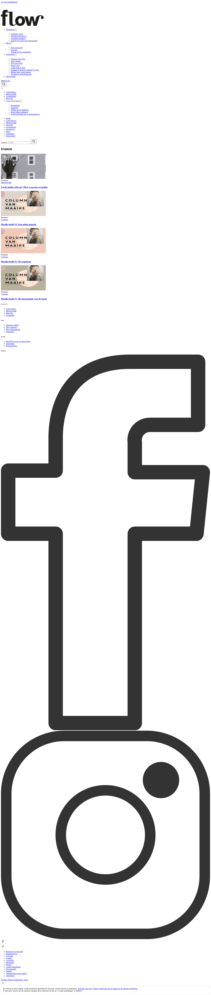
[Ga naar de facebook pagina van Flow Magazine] (105, 729)
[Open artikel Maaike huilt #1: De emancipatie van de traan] (23, 290)
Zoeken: (4, 143)
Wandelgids (15, 105)
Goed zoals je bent (18, 68)
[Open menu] (2, 88)
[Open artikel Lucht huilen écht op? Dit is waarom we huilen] (23, 178)
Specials (14, 50)
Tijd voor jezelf (16, 63)
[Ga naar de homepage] (22, 25)
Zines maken (16, 61)
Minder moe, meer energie (21, 72)
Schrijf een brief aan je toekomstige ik (25, 114)
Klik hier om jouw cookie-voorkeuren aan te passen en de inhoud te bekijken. (108, 989)
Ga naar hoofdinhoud (9, 2)
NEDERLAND (17, 34)
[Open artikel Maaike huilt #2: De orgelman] (23, 253)
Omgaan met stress (18, 59)
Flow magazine (17, 48)
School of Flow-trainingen (21, 52)
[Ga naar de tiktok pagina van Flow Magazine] (3, 947)
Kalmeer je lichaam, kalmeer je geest (25, 70)
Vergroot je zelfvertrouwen (21, 74)
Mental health (6, 183)
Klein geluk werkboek (19, 112)
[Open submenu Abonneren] (16, 29)
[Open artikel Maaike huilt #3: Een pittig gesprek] (23, 215)
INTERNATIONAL (19, 36)
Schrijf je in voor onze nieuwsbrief (24, 41)
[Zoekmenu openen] (4, 84)
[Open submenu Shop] (11, 43)
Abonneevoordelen (18, 39)
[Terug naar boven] (3, 984)
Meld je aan (5, 81)
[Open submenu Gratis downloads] (21, 101)
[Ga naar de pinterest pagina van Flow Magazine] (3, 943)
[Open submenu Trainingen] (16, 54)
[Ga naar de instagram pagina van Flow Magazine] (105, 938)
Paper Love (15, 66)
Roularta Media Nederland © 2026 (14, 980)
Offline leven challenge (20, 110)
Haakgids (14, 108)
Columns (4, 220)
